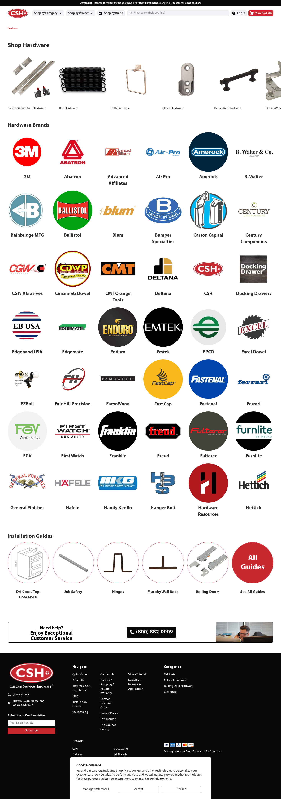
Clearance (170, 691)
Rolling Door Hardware (178, 686)
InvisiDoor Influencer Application (135, 684)
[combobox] (173, 13)
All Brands (120, 754)
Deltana (77, 754)
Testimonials (108, 719)
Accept (138, 789)
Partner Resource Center (106, 703)
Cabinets (169, 674)
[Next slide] (269, 82)
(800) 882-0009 (21, 694)
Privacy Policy (163, 778)
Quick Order (80, 674)
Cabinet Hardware (175, 680)
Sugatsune (121, 748)
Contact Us (107, 674)
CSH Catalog (80, 712)
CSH (75, 748)
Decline (181, 789)
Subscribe (31, 730)
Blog (75, 696)
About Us (78, 680)
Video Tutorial (137, 674)
